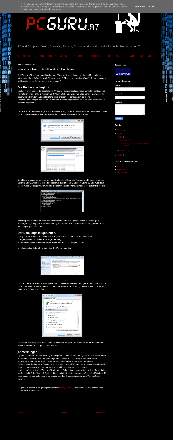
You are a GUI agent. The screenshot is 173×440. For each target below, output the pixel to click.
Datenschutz (122, 169)
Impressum (122, 173)
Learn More (139, 7)
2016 (120, 137)
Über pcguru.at (140, 56)
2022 (120, 133)
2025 (120, 129)
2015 (120, 155)
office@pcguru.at (66, 388)
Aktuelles (23, 56)
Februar (124, 140)
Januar (123, 150)
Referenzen (115, 56)
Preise (95, 56)
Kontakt (78, 56)
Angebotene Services (51, 56)
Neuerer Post (24, 412)
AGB (119, 166)
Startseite (63, 412)
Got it (151, 7)
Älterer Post (101, 412)
